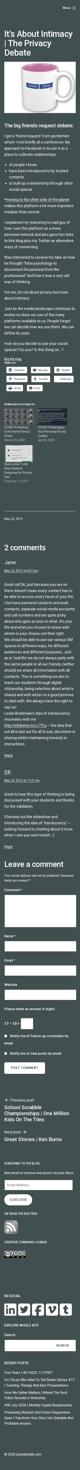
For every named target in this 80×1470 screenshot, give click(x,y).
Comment (13, 890)
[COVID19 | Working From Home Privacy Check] (19, 416)
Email (9, 960)
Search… (11, 1335)
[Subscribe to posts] (11, 1227)
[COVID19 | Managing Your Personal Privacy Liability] (52, 416)
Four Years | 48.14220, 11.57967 (28, 1373)
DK (7, 772)
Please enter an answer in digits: (29, 1009)
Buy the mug (12, 359)
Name (10, 936)
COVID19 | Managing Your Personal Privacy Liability (52, 431)
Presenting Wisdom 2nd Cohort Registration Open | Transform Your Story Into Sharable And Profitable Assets (38, 1418)
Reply (8, 755)
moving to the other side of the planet (37, 199)
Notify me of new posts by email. (36, 1053)
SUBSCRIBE (18, 1200)
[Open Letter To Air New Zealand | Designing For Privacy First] (19, 453)
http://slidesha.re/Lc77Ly (25, 725)
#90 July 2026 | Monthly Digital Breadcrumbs (38, 1405)
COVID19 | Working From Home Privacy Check (17, 431)
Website (10, 985)
